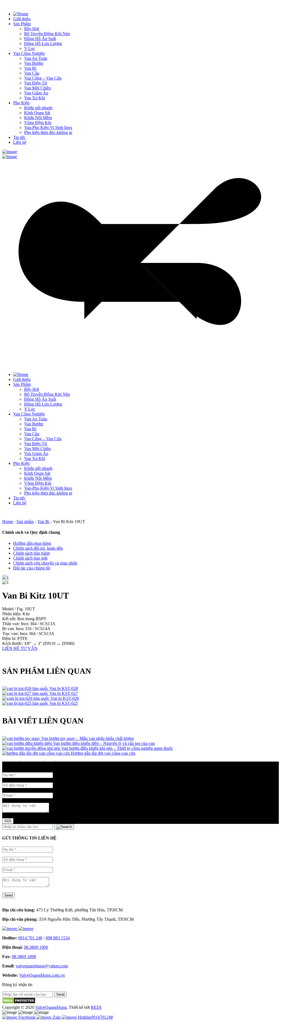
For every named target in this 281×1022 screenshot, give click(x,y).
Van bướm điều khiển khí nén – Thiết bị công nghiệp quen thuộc (117, 748)
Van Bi (30, 68)
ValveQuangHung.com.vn (42, 975)
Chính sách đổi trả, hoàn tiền (38, 548)
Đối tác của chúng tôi (31, 568)
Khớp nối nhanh (38, 107)
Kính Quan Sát (37, 112)
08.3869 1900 (36, 947)
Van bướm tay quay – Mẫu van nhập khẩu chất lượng (87, 738)
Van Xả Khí (34, 98)
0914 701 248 (30, 938)
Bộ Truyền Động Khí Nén (47, 33)
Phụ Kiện (21, 102)
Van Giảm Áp (36, 93)
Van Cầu (31, 73)
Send (8, 895)
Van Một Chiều (37, 88)
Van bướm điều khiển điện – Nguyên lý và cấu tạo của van (104, 743)
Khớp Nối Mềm (38, 117)
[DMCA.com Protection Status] (18, 1002)
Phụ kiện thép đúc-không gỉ (48, 132)
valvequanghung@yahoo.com (42, 966)
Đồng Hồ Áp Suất (40, 38)
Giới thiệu (21, 18)
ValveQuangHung (51, 1007)
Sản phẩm (25, 521)
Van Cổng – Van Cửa (42, 78)
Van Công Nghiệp (29, 53)
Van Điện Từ (35, 83)
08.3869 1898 (24, 956)
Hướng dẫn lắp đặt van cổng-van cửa (103, 753)
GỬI (7, 821)
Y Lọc (29, 48)
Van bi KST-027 (63, 693)
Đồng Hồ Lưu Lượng (43, 43)
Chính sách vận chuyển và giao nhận (45, 563)
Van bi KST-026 (64, 698)
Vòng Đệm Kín (37, 122)
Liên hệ (19, 142)
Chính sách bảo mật (30, 558)
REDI (96, 1007)
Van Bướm (33, 63)
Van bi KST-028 (63, 688)
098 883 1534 (58, 938)
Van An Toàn (35, 58)
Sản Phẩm (22, 23)
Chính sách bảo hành (31, 553)
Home (7, 521)
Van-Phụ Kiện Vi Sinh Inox (48, 127)
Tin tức (19, 137)
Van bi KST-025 (63, 703)
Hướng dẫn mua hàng (32, 543)
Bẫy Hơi (31, 28)
